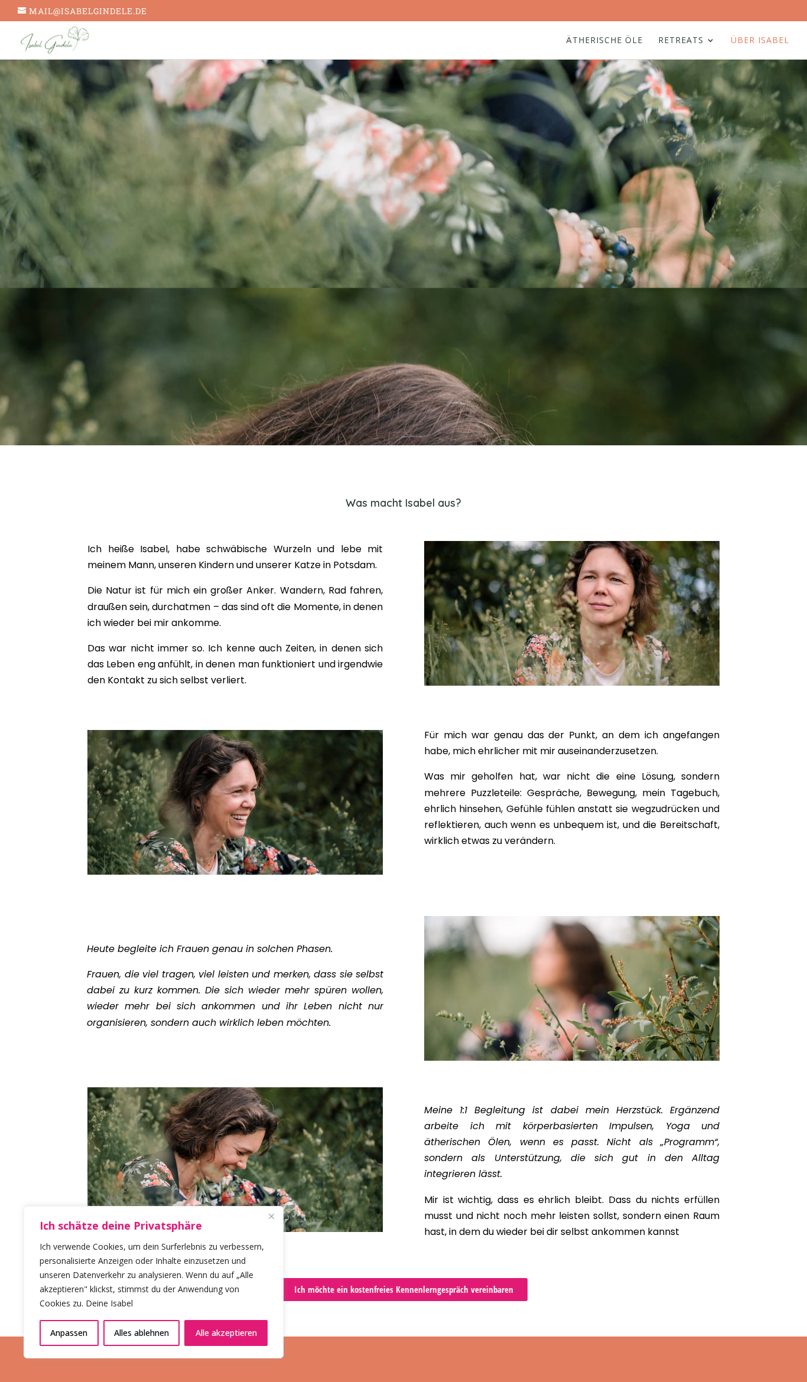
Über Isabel (760, 40)
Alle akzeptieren (226, 1332)
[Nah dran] (271, 1216)
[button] (404, 1289)
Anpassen (68, 1332)
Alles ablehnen (141, 1332)
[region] (154, 1282)
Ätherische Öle (604, 40)
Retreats (681, 40)
